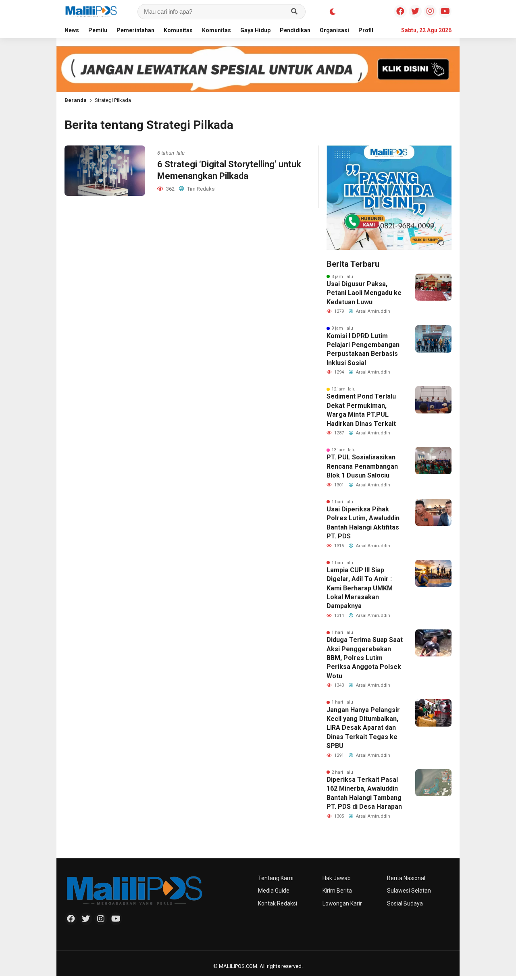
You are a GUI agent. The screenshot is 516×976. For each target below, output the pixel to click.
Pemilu (97, 30)
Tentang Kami (275, 878)
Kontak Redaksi (277, 903)
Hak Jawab (336, 878)
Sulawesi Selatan (409, 890)
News (71, 30)
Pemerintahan (135, 30)
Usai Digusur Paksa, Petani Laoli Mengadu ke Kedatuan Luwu (364, 293)
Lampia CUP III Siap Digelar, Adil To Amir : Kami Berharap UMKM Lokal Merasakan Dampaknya (360, 588)
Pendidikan (295, 30)
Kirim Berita (337, 890)
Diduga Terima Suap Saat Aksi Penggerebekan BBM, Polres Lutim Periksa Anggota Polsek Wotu (365, 658)
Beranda (75, 100)
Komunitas (178, 30)
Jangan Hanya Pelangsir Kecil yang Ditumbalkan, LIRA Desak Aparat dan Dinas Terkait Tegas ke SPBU (363, 728)
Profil (365, 30)
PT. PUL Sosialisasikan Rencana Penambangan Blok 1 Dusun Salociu (362, 466)
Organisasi (334, 30)
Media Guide (273, 890)
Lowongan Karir (342, 903)
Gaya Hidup (255, 30)
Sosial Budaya (405, 903)
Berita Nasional (406, 878)
